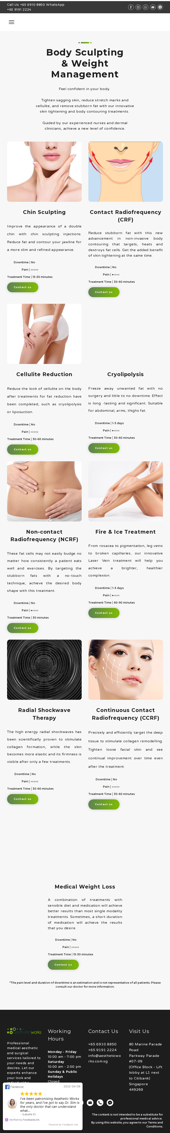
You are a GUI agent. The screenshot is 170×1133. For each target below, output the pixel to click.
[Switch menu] (11, 22)
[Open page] (24, 1030)
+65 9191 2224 (19, 10)
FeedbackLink (31, 1119)
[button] (22, 287)
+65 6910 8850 (32, 5)
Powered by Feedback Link (63, 1124)
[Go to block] (85, 22)
